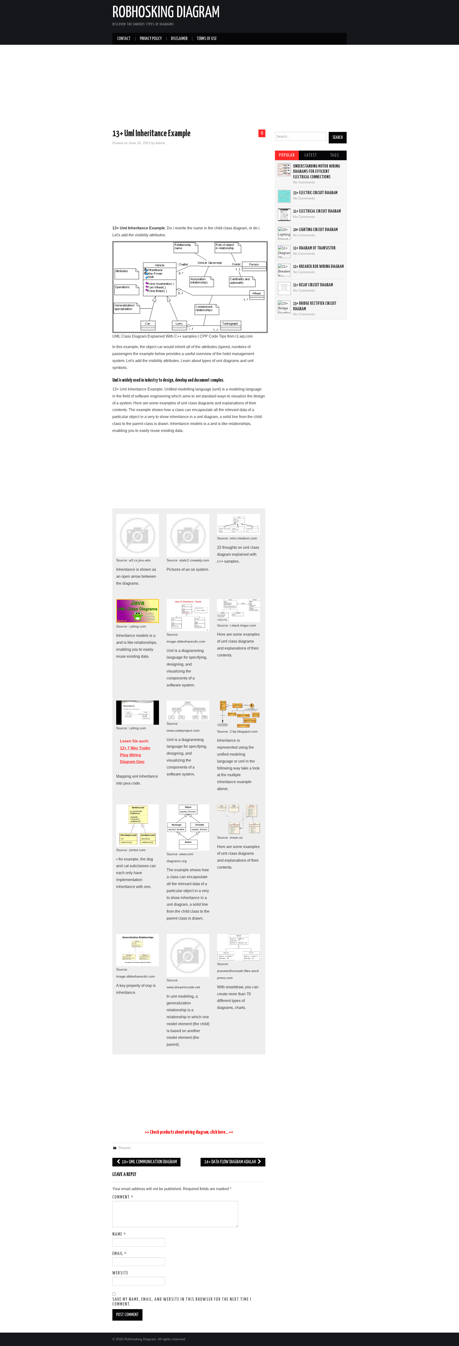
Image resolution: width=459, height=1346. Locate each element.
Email (119, 1254)
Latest (311, 155)
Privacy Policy (151, 39)
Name (119, 1234)
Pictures (125, 1148)
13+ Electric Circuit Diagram (315, 193)
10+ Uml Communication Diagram (149, 1162)
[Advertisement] (229, 87)
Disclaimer (179, 39)
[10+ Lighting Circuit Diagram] (284, 233)
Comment (123, 1197)
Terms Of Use (207, 39)
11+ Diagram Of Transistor (314, 248)
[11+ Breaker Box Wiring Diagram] (284, 270)
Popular (287, 155)
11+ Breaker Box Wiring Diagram (318, 267)
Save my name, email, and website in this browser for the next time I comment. (181, 1301)
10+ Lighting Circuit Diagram (315, 230)
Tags (334, 155)
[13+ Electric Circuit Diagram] (284, 196)
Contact (124, 39)
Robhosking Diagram (166, 13)
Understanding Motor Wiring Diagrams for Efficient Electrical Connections (316, 171)
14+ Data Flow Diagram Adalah (230, 1162)
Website (120, 1273)
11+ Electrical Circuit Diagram (317, 211)
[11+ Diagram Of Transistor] (284, 252)
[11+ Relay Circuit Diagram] (284, 288)
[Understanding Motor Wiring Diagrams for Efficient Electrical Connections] (284, 170)
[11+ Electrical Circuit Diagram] (284, 215)
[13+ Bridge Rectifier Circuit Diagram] (284, 307)
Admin (160, 143)
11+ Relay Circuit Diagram (313, 285)
